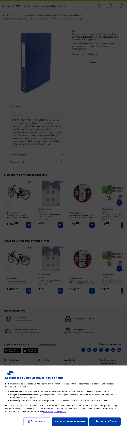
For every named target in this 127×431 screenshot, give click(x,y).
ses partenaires (51, 383)
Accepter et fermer (106, 421)
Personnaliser (39, 421)
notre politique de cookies (54, 411)
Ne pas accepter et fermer (70, 421)
